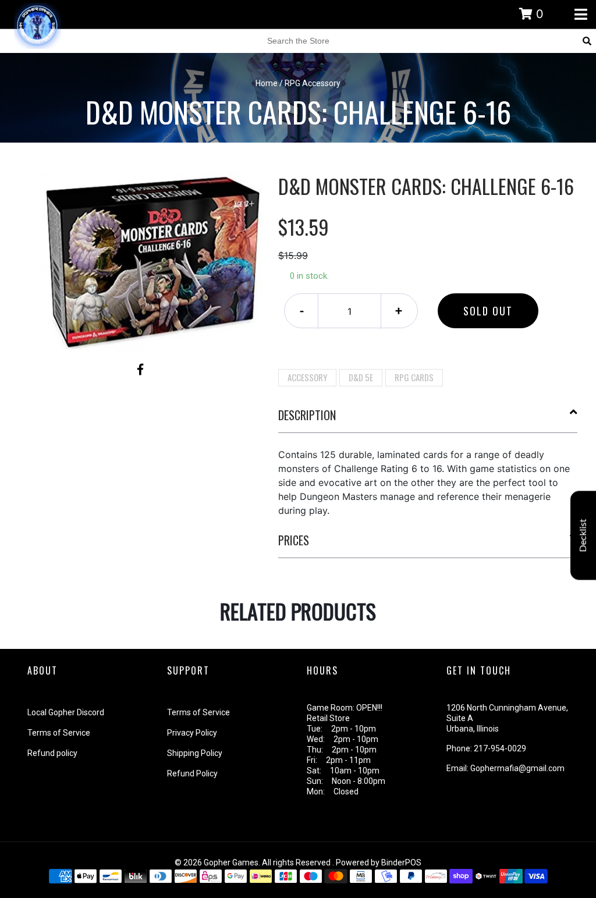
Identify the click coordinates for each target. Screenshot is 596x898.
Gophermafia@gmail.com (517, 768)
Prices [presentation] (293, 540)
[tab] (428, 419)
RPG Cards (414, 377)
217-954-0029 (500, 748)
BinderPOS (401, 862)
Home (267, 83)
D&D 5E (361, 377)
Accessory (307, 377)
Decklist (583, 535)
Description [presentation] (307, 415)
